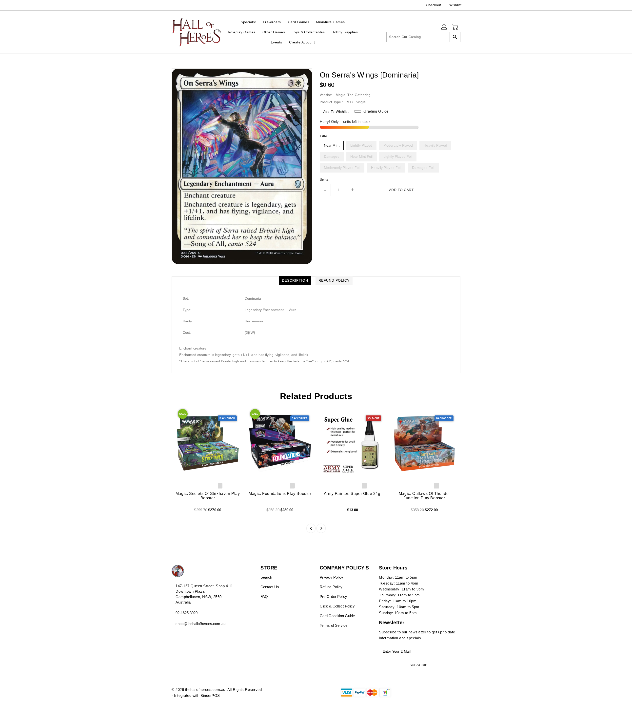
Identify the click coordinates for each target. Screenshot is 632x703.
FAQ (264, 596)
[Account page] (444, 27)
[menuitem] (248, 22)
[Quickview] (179, 512)
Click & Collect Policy (337, 606)
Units (324, 179)
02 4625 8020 (187, 613)
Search (266, 577)
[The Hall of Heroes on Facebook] (164, 5)
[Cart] (455, 27)
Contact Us (269, 587)
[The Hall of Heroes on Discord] (174, 5)
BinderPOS (210, 695)
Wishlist (455, 5)
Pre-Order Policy (333, 596)
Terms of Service (334, 625)
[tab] (295, 280)
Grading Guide (376, 111)
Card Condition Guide (337, 616)
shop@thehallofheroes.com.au (200, 624)
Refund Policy (331, 587)
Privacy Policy (331, 577)
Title (323, 136)
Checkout (433, 5)
